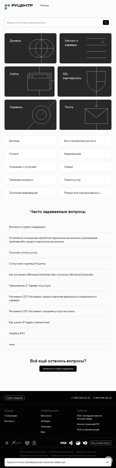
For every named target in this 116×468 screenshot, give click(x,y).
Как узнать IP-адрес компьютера (29, 322)
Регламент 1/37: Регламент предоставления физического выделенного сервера (53, 298)
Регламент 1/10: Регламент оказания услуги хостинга (42, 311)
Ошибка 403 (17, 333)
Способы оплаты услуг (23, 252)
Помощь (44, 5)
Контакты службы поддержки (27, 227)
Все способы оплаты (100, 443)
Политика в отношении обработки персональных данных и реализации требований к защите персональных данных (53, 239)
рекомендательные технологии (39, 462)
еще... (12, 344)
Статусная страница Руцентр (27, 263)
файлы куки (60, 462)
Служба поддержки (14, 398)
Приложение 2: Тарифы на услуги (29, 285)
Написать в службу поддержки (58, 368)
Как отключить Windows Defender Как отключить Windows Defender (51, 274)
